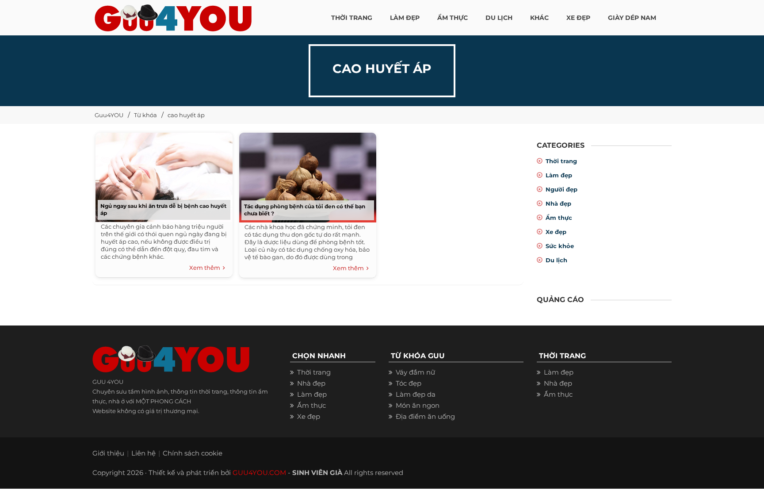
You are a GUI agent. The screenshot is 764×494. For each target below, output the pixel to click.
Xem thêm (206, 267)
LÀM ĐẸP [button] (405, 18)
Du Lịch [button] (498, 18)
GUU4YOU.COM (259, 472)
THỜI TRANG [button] (351, 18)
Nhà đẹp (558, 203)
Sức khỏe (560, 245)
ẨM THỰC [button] (452, 18)
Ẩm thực (559, 217)
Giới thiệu (108, 453)
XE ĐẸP (578, 18)
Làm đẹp (559, 175)
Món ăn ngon (417, 405)
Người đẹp (561, 189)
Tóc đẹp (408, 383)
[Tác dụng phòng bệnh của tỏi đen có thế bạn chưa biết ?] (305, 174)
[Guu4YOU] (173, 15)
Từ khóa (145, 115)
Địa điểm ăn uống (425, 416)
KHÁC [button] (539, 18)
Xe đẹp (556, 231)
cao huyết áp (186, 115)
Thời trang (561, 161)
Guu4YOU (109, 115)
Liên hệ (143, 453)
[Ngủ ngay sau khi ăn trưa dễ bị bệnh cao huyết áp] (162, 174)
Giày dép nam (632, 18)
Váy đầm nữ (415, 372)
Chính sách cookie (192, 453)
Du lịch (556, 260)
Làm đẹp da (415, 394)
